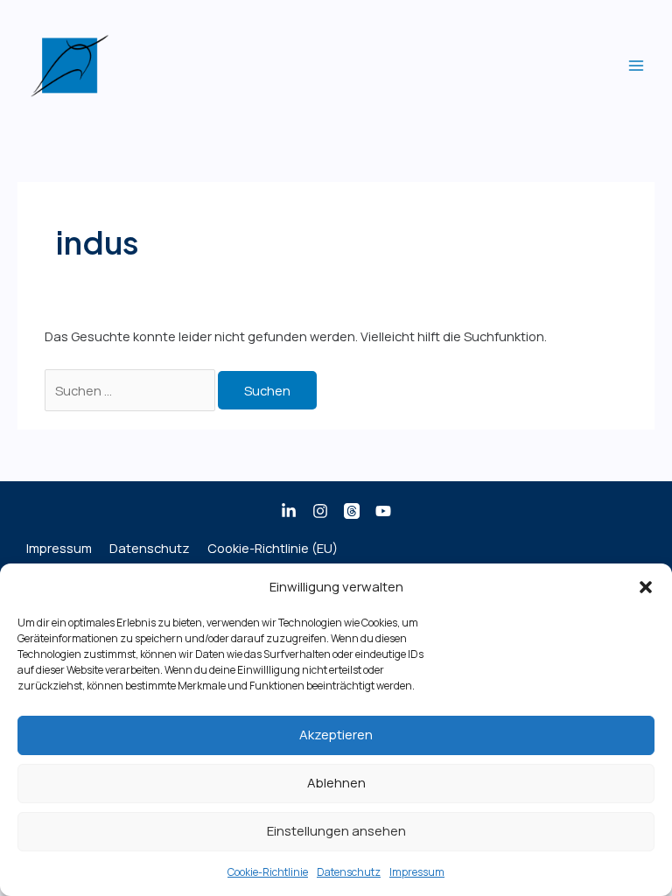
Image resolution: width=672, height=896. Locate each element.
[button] (645, 587)
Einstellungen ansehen (336, 831)
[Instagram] (320, 511)
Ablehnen (336, 783)
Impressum (416, 871)
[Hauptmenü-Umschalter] (636, 65)
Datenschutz (349, 871)
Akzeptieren (336, 734)
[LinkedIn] (289, 511)
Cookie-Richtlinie (268, 871)
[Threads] (352, 511)
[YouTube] (383, 511)
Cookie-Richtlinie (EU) (272, 547)
